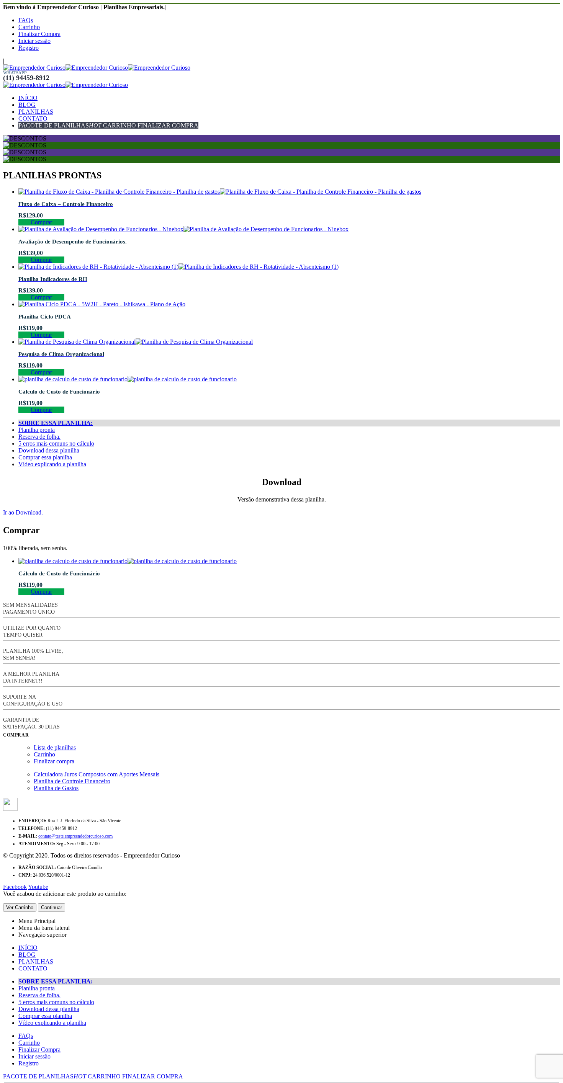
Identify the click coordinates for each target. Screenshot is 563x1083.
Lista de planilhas (55, 747)
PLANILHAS (35, 111)
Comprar (41, 222)
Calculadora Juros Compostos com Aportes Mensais (96, 774)
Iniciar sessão (34, 41)
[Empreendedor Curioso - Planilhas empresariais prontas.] (96, 67)
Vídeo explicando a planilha (52, 464)
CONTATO (32, 118)
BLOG (27, 104)
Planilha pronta (36, 429)
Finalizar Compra (39, 34)
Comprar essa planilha (45, 457)
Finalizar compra (54, 761)
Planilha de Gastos (56, 788)
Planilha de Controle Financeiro (72, 781)
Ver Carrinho (19, 907)
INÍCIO (28, 98)
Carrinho (29, 27)
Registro (28, 47)
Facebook (15, 887)
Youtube (38, 887)
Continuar (51, 907)
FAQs (25, 20)
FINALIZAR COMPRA (167, 125)
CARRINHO (118, 125)
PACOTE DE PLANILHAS (59, 125)
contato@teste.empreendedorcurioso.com (75, 836)
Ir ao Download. (23, 512)
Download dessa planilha (48, 450)
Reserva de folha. (39, 436)
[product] (289, 191)
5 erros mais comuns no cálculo (56, 443)
